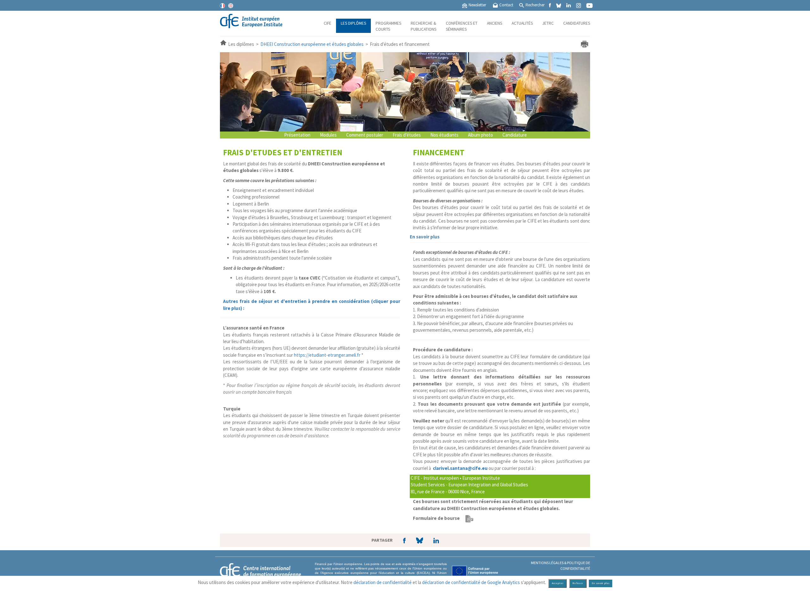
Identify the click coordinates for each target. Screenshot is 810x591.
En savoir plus (424, 237)
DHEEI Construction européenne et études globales (312, 44)
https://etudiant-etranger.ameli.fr (326, 355)
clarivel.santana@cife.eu (460, 468)
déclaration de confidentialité (382, 582)
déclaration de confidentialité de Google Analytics (471, 582)
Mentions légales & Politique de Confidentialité (560, 565)
